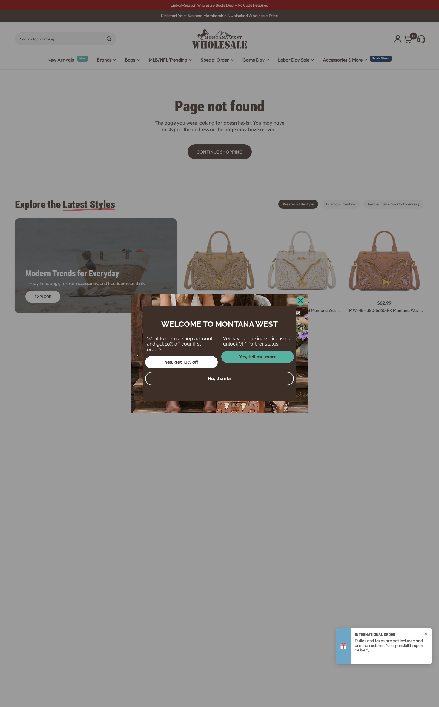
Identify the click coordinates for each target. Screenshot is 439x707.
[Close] (300, 301)
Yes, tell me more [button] (258, 356)
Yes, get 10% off (181, 362)
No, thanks (219, 378)
